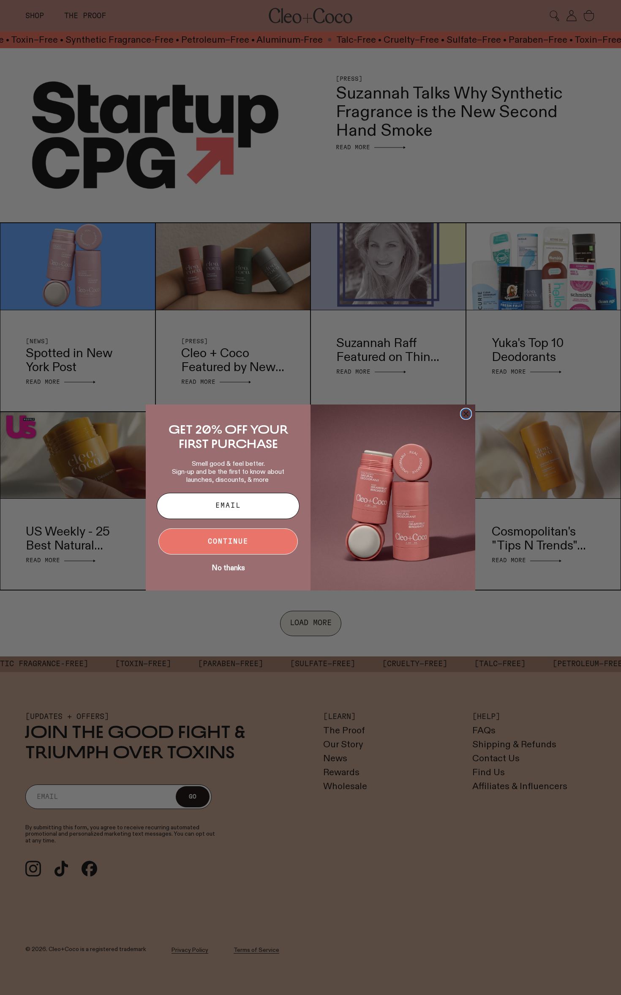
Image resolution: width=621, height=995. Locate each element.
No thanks (228, 567)
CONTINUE (228, 541)
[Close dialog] (466, 414)
